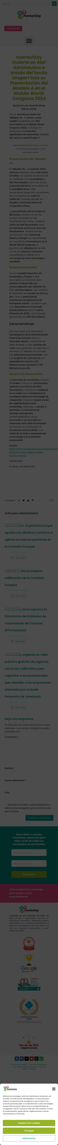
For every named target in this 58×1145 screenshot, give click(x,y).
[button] (53, 1089)
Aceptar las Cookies (29, 1123)
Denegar (29, 1130)
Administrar (29, 1138)
